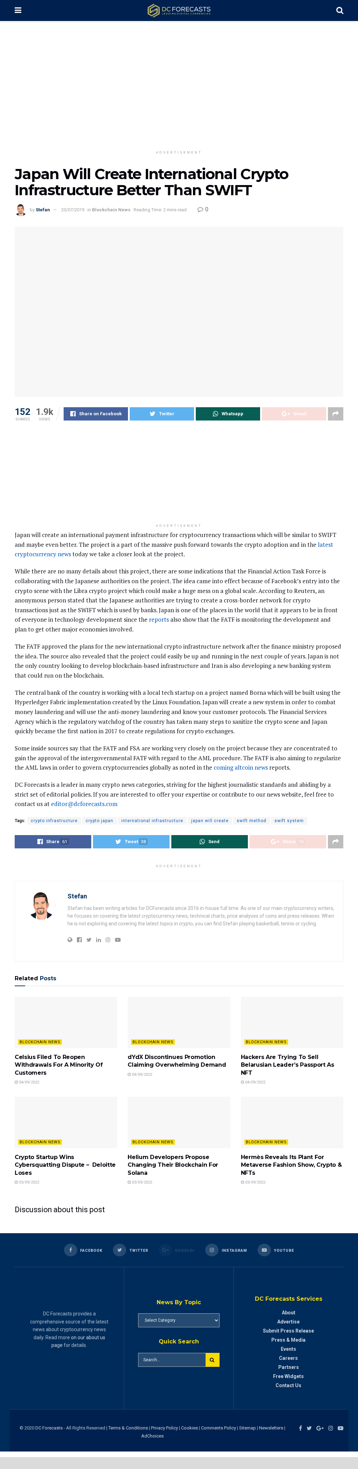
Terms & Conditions (128, 1428)
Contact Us (288, 1385)
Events (288, 1349)
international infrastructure (152, 820)
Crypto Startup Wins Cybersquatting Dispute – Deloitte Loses (65, 1165)
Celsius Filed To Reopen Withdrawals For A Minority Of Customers (59, 1065)
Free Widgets (288, 1376)
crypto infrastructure (54, 820)
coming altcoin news (241, 767)
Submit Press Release (288, 1331)
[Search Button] (213, 1360)
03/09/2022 (28, 1182)
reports (159, 619)
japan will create (210, 820)
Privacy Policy (164, 1428)
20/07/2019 (72, 209)
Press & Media (288, 1340)
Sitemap (247, 1428)
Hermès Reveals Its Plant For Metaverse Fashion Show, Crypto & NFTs (291, 1165)
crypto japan (99, 820)
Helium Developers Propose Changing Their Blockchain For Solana (173, 1165)
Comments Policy (218, 1428)
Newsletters (271, 1428)
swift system (289, 820)
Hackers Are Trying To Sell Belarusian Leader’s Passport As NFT (287, 1065)
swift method (251, 820)
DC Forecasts (49, 1428)
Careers (288, 1358)
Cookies (189, 1428)
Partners (288, 1367)
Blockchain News (111, 209)
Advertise (288, 1322)
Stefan (43, 209)
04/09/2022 (28, 1082)
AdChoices (152, 1436)
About (288, 1312)
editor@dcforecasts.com (84, 804)
